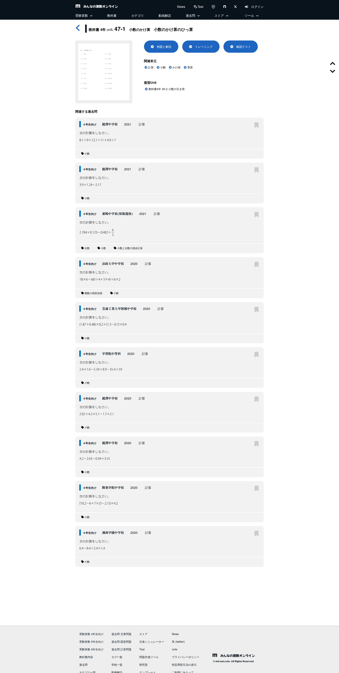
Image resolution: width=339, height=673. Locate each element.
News (181, 6)
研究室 (143, 665)
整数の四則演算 (93, 293)
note (174, 649)
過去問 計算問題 (121, 649)
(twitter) (180, 642)
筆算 (190, 67)
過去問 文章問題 (121, 634)
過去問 (83, 665)
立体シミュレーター (151, 642)
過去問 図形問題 (121, 642)
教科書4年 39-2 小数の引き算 (166, 89)
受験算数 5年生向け (91, 642)
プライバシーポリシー (185, 657)
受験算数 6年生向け (91, 649)
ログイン (256, 6)
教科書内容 (86, 657)
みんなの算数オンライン (99, 6)
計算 (150, 67)
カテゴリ (137, 15)
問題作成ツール (149, 657)
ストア (143, 634)
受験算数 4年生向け (91, 634)
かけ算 (176, 67)
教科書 (112, 15)
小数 (162, 67)
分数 (87, 248)
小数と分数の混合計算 (129, 248)
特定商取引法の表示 (184, 665)
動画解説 (165, 15)
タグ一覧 (116, 657)
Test (142, 649)
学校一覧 (116, 665)
